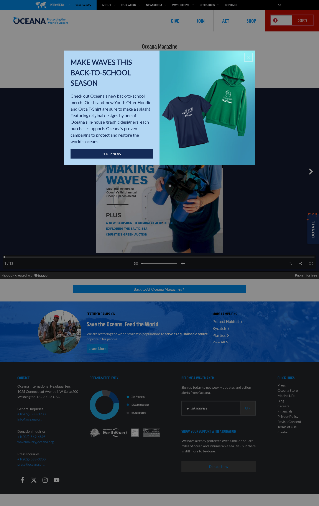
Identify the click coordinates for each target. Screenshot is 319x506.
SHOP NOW (111, 154)
